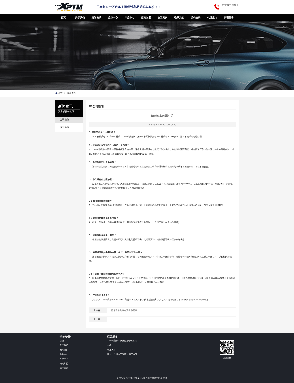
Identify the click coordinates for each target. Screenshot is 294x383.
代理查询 (212, 17)
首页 (63, 17)
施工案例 (163, 17)
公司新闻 (65, 119)
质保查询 (196, 17)
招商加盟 (146, 17)
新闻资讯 (96, 17)
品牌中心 (113, 17)
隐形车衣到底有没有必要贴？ (125, 310)
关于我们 (80, 17)
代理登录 (229, 17)
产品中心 (129, 17)
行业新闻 (65, 127)
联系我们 (179, 17)
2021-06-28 (159, 124)
